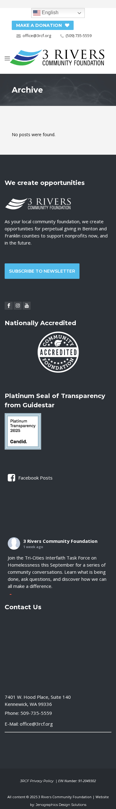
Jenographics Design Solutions (61, 805)
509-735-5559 (36, 713)
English (49, 12)
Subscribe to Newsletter (42, 271)
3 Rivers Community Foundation (60, 541)
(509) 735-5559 (79, 35)
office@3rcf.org (37, 35)
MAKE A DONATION (39, 25)
